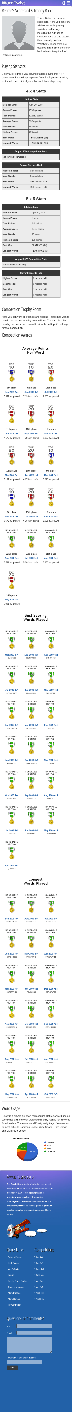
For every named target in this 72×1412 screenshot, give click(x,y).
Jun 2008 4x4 (51, 558)
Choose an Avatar (16, 1287)
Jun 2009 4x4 (11, 433)
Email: (9, 1333)
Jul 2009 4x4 (51, 392)
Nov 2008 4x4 (11, 516)
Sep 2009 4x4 (11, 392)
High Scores (13, 1263)
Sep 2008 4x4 (51, 516)
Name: (10, 1326)
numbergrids (13, 1201)
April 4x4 (40, 1293)
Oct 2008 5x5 (50, 1094)
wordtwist (26, 1201)
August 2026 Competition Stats (31, 151)
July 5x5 (39, 1263)
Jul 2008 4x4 (31, 558)
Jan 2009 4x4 (31, 475)
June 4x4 (40, 1269)
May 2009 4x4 (31, 433)
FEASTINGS (38, 251)
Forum (11, 1275)
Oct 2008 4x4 (31, 516)
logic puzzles (23, 1197)
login (62, 3)
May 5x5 (39, 1287)
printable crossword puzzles (28, 1210)
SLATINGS (37, 245)
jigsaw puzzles (35, 1193)
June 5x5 (40, 1275)
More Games (14, 1299)
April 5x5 (40, 1299)
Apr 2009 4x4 (50, 433)
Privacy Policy (14, 1305)
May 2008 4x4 (12, 599)
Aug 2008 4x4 (12, 558)
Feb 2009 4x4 (51, 725)
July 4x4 (39, 1257)
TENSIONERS (36, 137)
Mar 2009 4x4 (11, 475)
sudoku (43, 1201)
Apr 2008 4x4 (11, 865)
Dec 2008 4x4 (51, 475)
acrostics (11, 1197)
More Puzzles (14, 1293)
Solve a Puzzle (15, 1257)
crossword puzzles (16, 1206)
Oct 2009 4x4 (11, 655)
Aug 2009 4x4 (31, 392)
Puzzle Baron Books (17, 1281)
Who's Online (14, 1269)
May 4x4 (39, 1281)
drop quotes (37, 1197)
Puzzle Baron (17, 1184)
